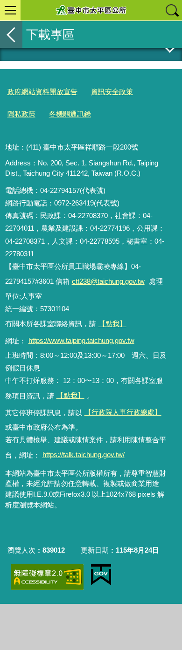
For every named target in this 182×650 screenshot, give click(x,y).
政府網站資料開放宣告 (42, 92)
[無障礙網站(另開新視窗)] (47, 577)
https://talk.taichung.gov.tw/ (83, 454)
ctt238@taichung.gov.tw (108, 281)
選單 (10, 10)
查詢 (171, 10)
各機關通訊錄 (70, 114)
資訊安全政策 (112, 92)
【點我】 (70, 395)
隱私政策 (21, 114)
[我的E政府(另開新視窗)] (101, 575)
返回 (11, 34)
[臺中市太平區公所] (91, 10)
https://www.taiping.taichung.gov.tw (81, 340)
